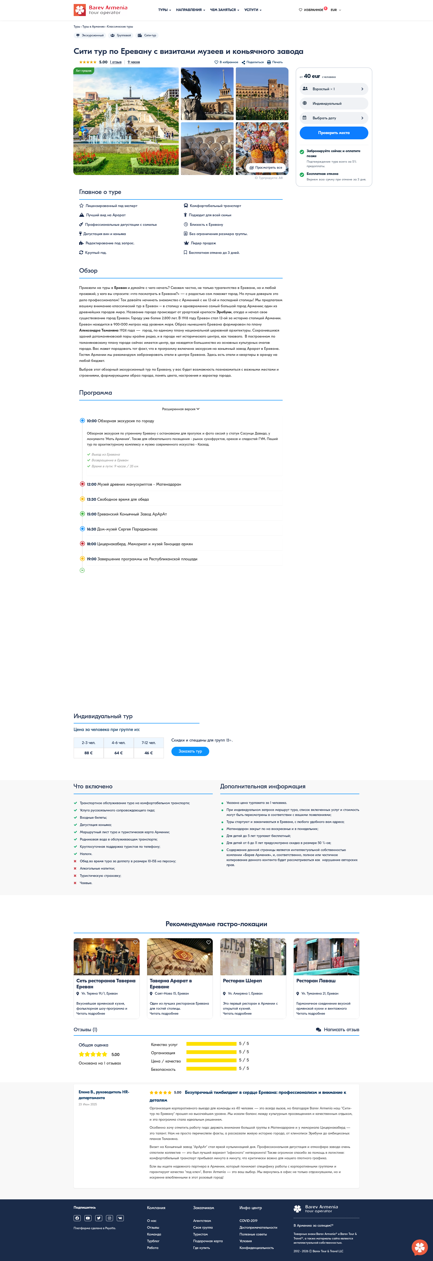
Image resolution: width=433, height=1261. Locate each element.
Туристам (200, 1234)
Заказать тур (190, 751)
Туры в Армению (93, 26)
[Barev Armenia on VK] (120, 1218)
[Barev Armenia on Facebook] (77, 1218)
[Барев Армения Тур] (100, 10)
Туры (163, 10)
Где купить (201, 1248)
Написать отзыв (340, 1029)
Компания (156, 1208)
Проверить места (334, 133)
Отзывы (153, 1227)
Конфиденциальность (257, 1248)
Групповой (124, 35)
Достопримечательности (258, 1227)
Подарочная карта (208, 1241)
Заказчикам (203, 1208)
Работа (152, 1248)
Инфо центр (251, 1208)
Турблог (153, 1241)
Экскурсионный (92, 35)
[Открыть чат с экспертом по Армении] (419, 1247)
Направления (189, 10)
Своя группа (203, 1227)
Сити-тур (150, 35)
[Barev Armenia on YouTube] (87, 1218)
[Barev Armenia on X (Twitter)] (98, 1218)
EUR (334, 10)
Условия (246, 1241)
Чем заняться (223, 10)
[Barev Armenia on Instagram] (109, 1218)
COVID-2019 (248, 1221)
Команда (154, 1234)
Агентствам (202, 1221)
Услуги (251, 10)
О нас (151, 1221)
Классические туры (120, 26)
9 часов (134, 62)
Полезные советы (253, 1234)
